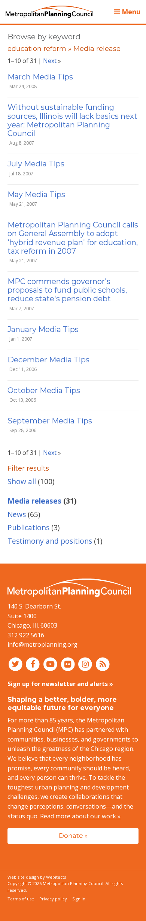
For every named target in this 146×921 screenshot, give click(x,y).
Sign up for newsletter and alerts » (60, 684)
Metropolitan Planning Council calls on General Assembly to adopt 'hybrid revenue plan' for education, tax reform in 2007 (72, 238)
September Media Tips (49, 420)
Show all (21, 481)
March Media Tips (40, 76)
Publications (28, 527)
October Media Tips (43, 390)
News (16, 514)
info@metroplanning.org (42, 644)
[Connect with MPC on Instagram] (86, 664)
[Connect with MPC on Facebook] (34, 664)
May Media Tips (36, 194)
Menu (130, 11)
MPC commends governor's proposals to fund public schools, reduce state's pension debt (67, 290)
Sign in (78, 899)
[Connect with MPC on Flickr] (68, 664)
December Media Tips (48, 359)
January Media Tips (43, 329)
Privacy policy (53, 899)
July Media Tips (35, 163)
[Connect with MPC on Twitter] (16, 664)
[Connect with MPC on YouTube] (51, 664)
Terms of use (20, 899)
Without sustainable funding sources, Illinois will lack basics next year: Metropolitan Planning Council (72, 120)
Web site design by (36, 877)
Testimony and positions (49, 541)
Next (50, 61)
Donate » (73, 835)
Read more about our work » (80, 816)
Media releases (34, 501)
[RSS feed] (103, 664)
